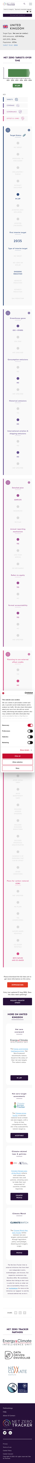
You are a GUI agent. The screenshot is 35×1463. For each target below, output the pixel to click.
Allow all (17, 756)
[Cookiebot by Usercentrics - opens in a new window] (25, 693)
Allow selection (17, 762)
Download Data (17, 985)
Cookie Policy (7, 1450)
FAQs (5, 1412)
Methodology (8, 1408)
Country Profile (19, 1197)
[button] (30, 4)
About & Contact (9, 1415)
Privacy (5, 1444)
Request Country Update (17, 1002)
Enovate (7, 1458)
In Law (19, 1078)
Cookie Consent (8, 1454)
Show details (24, 750)
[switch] (30, 731)
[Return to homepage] (9, 4)
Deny (17, 768)
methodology (13, 1288)
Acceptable (19, 1135)
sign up (29, 9)
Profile (19, 1253)
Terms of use (7, 1447)
